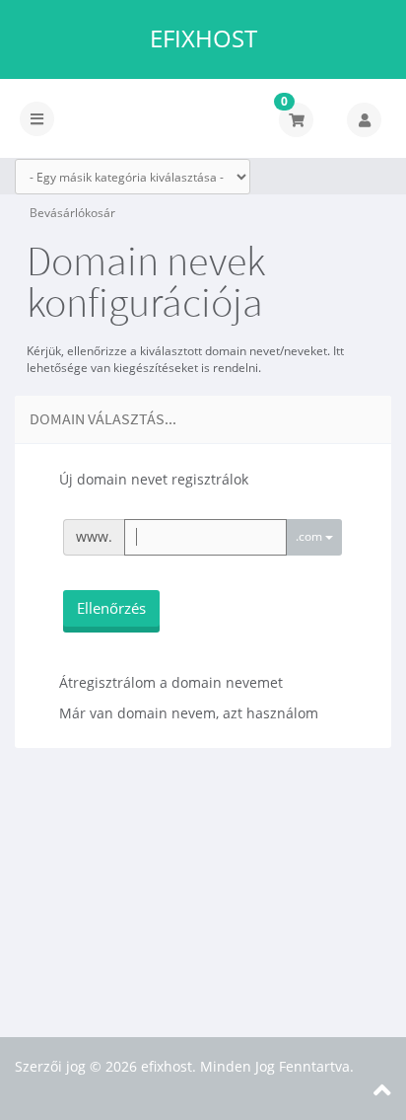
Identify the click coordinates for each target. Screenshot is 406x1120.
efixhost (203, 38)
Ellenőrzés (111, 608)
